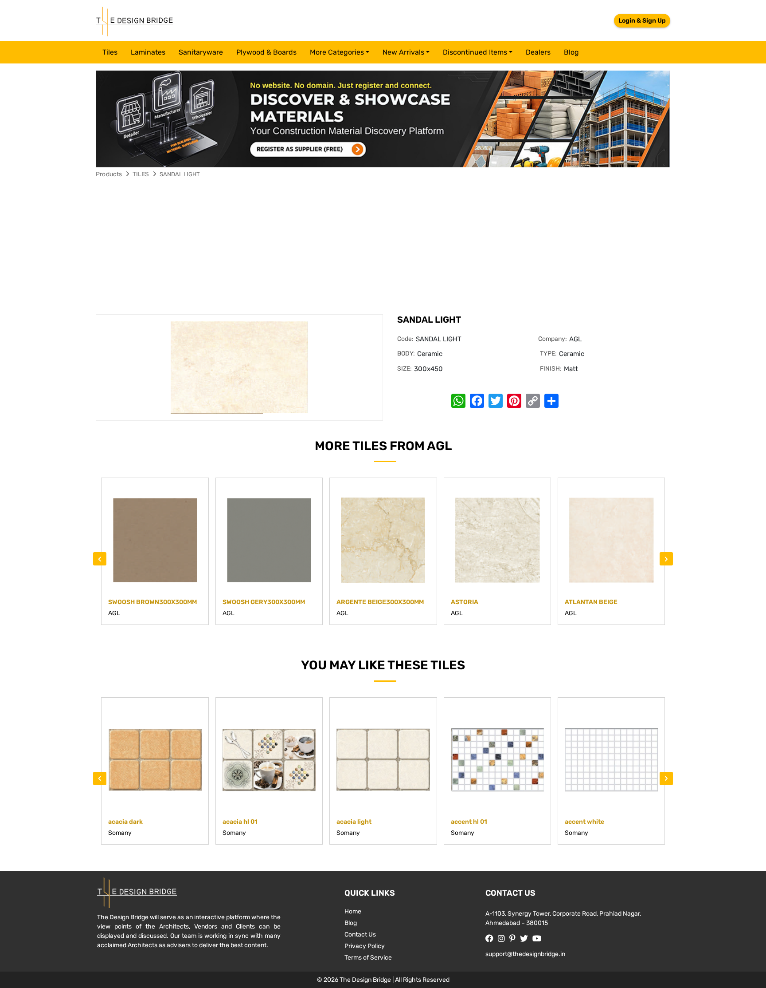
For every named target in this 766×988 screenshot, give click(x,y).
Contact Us (360, 934)
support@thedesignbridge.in (525, 954)
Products (109, 174)
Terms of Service (368, 957)
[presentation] (99, 558)
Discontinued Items (475, 52)
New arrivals (403, 52)
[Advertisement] (383, 248)
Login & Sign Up (642, 20)
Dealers (538, 52)
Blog (571, 52)
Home (352, 911)
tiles (109, 52)
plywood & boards (266, 52)
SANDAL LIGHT (180, 174)
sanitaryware (201, 52)
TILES (141, 174)
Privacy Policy (364, 946)
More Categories (337, 52)
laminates (148, 52)
